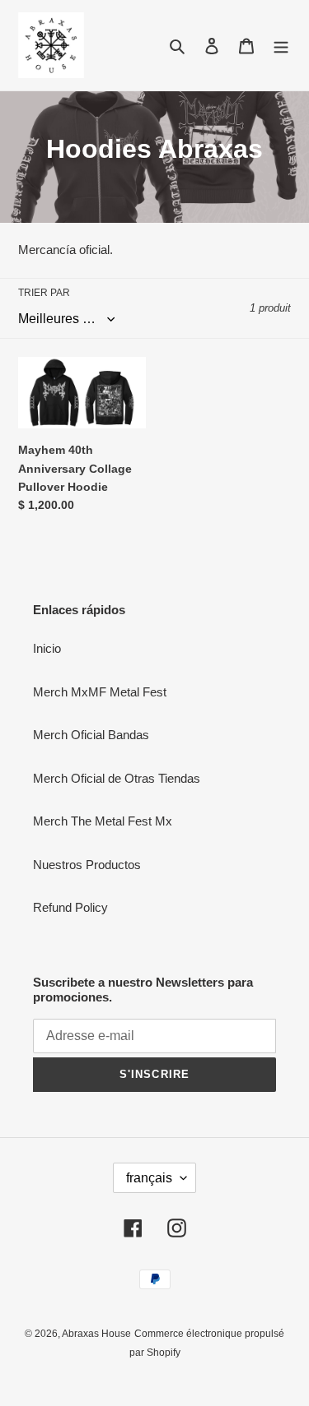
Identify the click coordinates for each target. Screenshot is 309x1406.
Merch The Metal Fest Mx (102, 821)
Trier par (44, 292)
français (149, 1178)
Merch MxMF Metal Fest (99, 692)
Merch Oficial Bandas (91, 735)
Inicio (47, 648)
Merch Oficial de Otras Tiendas (116, 778)
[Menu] (281, 45)
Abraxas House (96, 1333)
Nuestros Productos (87, 865)
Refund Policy (70, 907)
